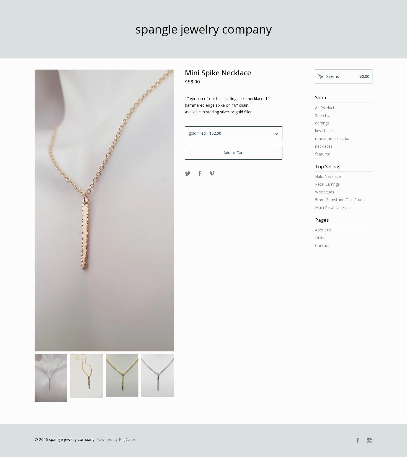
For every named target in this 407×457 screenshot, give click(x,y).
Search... (322, 116)
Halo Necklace (328, 176)
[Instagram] (369, 441)
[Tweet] (187, 174)
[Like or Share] (200, 174)
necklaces (324, 146)
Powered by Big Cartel (116, 439)
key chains (324, 130)
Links (319, 237)
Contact (322, 245)
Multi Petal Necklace (333, 207)
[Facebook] (358, 441)
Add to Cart (233, 152)
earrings (322, 123)
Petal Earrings (327, 184)
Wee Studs (324, 192)
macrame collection (333, 138)
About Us (323, 230)
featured (322, 154)
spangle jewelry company (203, 29)
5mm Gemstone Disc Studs (339, 199)
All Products (325, 107)
